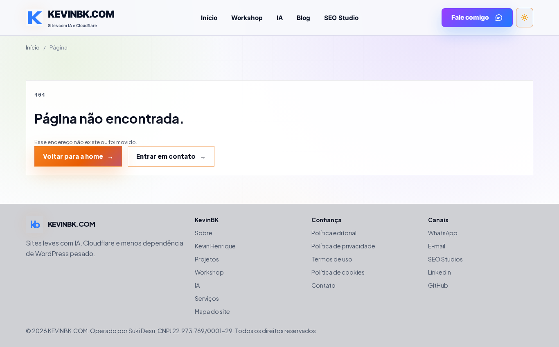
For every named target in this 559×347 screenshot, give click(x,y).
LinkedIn (439, 272)
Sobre (203, 233)
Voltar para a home (73, 156)
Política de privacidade (343, 246)
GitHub (438, 285)
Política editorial (333, 233)
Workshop (247, 18)
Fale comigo (470, 17)
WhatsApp (443, 233)
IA (280, 18)
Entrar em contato (166, 156)
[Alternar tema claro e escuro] (524, 17)
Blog (303, 18)
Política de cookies (338, 272)
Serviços (207, 298)
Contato (323, 285)
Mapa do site (212, 311)
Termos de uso (331, 259)
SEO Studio (341, 18)
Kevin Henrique (215, 246)
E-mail (436, 246)
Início (209, 18)
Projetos (207, 259)
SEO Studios (445, 259)
